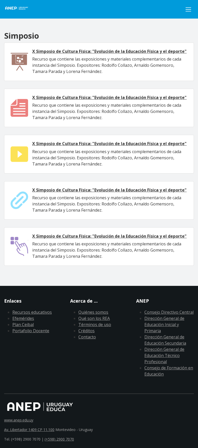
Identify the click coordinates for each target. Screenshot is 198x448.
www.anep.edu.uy (18, 420)
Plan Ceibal (23, 324)
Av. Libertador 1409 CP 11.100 (29, 429)
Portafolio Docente (30, 331)
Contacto (87, 337)
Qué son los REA (94, 318)
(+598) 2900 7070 (59, 439)
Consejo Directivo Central (169, 312)
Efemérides (23, 318)
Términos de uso (94, 324)
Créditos (86, 331)
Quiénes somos (93, 312)
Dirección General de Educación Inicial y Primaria (164, 325)
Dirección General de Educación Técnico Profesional (164, 355)
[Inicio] (19, 9)
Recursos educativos (32, 312)
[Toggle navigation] (188, 9)
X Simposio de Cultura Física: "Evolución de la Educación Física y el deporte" (109, 51)
